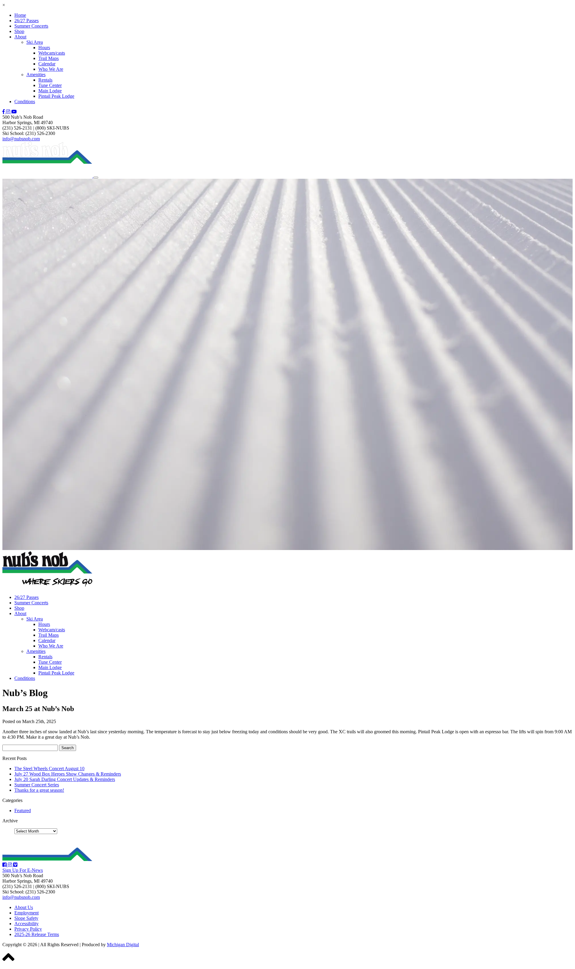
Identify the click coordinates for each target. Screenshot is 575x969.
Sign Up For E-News (22, 870)
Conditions (24, 101)
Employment (26, 912)
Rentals (45, 79)
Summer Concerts (31, 25)
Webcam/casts (51, 52)
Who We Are (50, 69)
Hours (44, 47)
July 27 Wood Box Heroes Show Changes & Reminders (67, 773)
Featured (22, 810)
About (20, 36)
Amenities (36, 74)
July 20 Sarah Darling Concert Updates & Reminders (64, 779)
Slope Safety (26, 918)
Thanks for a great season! (39, 790)
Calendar (46, 63)
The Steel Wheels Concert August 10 (49, 768)
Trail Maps (48, 58)
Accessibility (26, 923)
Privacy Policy (28, 929)
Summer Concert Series (36, 784)
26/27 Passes (26, 20)
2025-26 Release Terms (36, 934)
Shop (19, 31)
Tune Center (50, 85)
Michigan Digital (123, 944)
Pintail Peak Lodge (56, 96)
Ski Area (34, 42)
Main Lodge (50, 90)
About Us (23, 907)
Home (20, 15)
